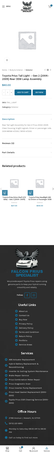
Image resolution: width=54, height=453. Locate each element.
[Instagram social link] (34, 295)
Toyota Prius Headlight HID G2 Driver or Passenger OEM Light (39, 199)
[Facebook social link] (27, 295)
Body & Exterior (16, 70)
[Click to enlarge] (7, 60)
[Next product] (50, 70)
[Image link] (27, 262)
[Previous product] (45, 70)
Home (4, 70)
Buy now (39, 92)
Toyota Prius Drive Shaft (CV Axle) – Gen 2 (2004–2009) (14, 198)
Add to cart (23, 92)
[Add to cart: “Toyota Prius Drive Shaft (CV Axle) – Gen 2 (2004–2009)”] (5, 193)
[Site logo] (27, 6)
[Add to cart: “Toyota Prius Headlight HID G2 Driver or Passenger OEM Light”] (30, 193)
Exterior (29, 70)
